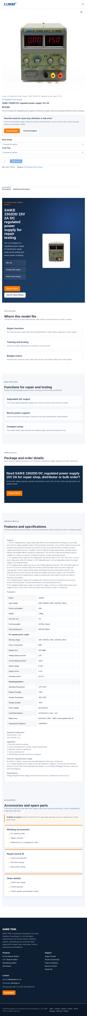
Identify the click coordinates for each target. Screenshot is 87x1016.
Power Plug (6, 148)
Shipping (52, 1011)
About (51, 1008)
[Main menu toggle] (83, 4)
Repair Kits (49, 969)
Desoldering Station (10, 963)
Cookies (66, 1011)
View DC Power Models (15, 295)
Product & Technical (52, 960)
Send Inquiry (9, 993)
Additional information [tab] (21, 189)
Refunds (59, 1011)
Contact (57, 1008)
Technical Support (30, 131)
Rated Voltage (7, 140)
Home (4, 96)
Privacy (70, 1008)
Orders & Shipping (51, 963)
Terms (76, 1008)
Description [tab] (6, 189)
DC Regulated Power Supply (17, 96)
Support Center (50, 956)
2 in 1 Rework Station (10, 960)
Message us (15, 983)
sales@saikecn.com (14, 979)
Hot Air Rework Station (11, 956)
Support (64, 1008)
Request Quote (12, 131)
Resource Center (51, 966)
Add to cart (16, 161)
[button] (81, 12)
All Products (7, 966)
